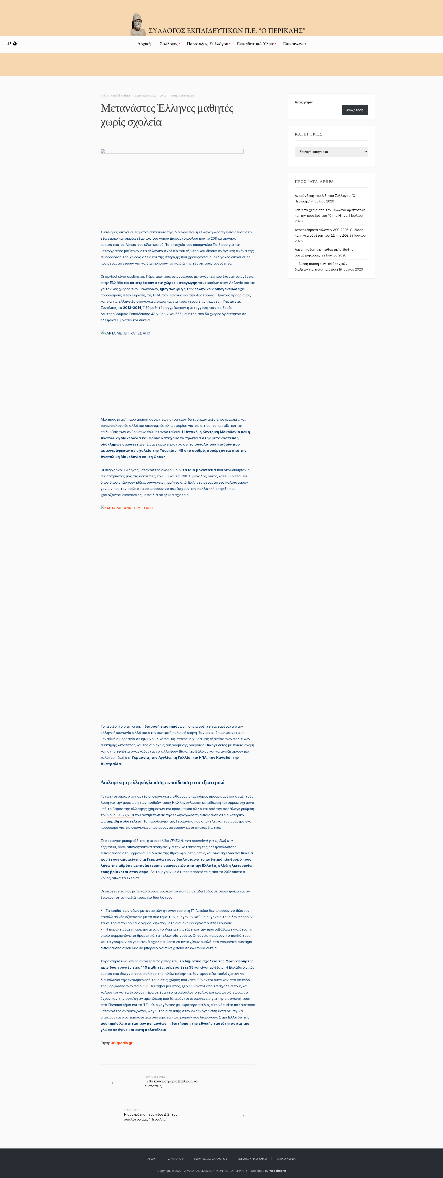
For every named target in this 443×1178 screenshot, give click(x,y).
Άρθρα (174, 95)
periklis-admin (121, 95)
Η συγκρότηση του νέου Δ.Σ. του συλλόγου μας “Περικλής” (150, 1114)
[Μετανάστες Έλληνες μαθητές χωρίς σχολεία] (178, 186)
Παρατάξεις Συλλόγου (207, 43)
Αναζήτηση (304, 102)
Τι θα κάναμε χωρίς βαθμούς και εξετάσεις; (171, 1081)
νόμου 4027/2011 (120, 815)
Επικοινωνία (294, 43)
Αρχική (144, 43)
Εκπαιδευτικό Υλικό (255, 43)
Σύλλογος (169, 43)
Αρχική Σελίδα (186, 95)
